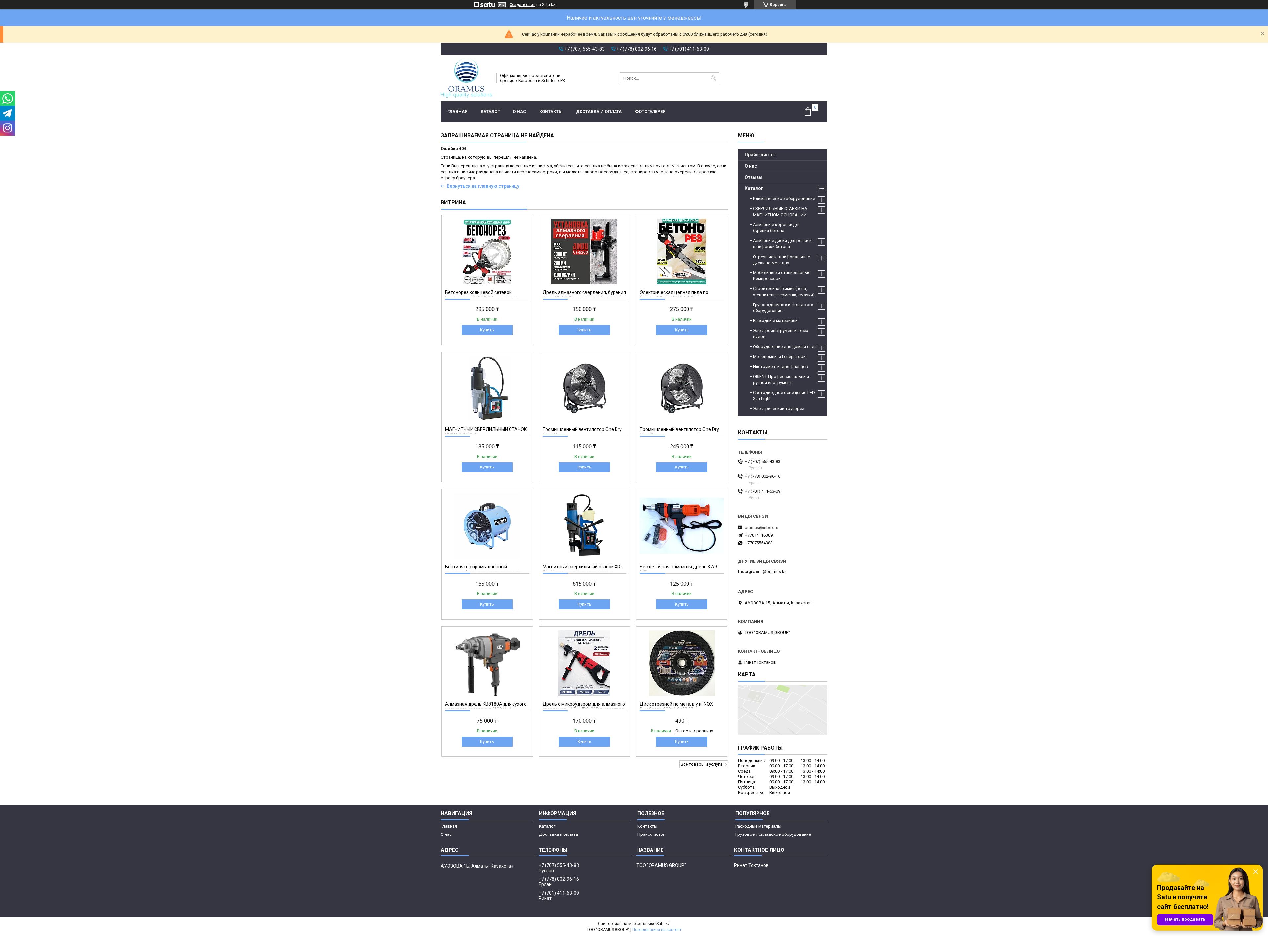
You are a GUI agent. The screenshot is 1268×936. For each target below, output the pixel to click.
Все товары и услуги (701, 764)
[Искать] (713, 78)
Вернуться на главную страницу (483, 186)
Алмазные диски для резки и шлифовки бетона (782, 243)
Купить (487, 329)
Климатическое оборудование (784, 198)
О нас (519, 111)
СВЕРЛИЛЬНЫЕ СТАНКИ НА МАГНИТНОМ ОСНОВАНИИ (780, 211)
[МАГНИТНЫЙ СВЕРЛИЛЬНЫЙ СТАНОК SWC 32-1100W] (487, 388)
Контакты (551, 111)
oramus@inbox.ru (761, 527)
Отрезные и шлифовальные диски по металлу (781, 259)
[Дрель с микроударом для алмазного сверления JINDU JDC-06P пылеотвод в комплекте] (585, 663)
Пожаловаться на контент (656, 929)
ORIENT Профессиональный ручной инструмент (781, 379)
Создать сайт (522, 4)
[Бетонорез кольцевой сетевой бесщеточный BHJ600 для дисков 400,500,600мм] (487, 251)
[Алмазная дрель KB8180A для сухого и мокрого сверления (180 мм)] (487, 663)
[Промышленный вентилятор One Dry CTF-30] (682, 388)
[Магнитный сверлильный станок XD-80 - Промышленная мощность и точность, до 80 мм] (585, 526)
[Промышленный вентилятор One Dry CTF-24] (585, 388)
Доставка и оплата (599, 111)
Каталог (490, 111)
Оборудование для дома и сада (785, 346)
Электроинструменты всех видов (780, 333)
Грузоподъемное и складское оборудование (783, 307)
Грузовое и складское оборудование (773, 834)
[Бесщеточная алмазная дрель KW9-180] (682, 526)
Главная (457, 111)
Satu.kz (663, 923)
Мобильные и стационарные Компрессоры (781, 275)
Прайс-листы (760, 154)
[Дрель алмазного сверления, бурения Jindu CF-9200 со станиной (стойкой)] (585, 251)
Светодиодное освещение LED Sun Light (784, 395)
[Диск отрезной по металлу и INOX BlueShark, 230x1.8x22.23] (682, 663)
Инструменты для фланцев (780, 366)
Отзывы (753, 177)
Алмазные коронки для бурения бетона (777, 227)
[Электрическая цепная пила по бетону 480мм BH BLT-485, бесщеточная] (682, 251)
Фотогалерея (650, 111)
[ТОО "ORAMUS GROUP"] (466, 78)
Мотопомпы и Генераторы (780, 356)
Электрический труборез (778, 408)
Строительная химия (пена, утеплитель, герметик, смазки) (784, 291)
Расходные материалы (776, 320)
